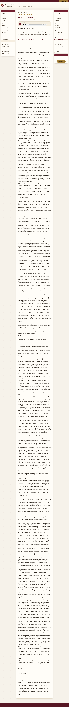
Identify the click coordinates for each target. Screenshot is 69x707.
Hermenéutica (4, 32)
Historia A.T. (4, 23)
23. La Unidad (57, 51)
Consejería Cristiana (5, 44)
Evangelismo (4, 18)
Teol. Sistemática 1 (5, 46)
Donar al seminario (61, 61)
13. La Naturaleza (58, 34)
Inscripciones (8, 1)
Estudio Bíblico (4, 13)
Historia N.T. (4, 25)
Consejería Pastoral (5, 42)
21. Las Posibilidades (59, 48)
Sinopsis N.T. (4, 16)
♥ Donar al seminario (63, 1)
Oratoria (3, 35)
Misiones (3, 20)
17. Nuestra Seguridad (59, 41)
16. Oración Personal (59, 39)
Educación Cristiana (5, 37)
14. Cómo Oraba (58, 35)
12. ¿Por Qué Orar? (58, 32)
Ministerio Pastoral (5, 27)
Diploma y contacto (19, 704)
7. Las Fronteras (58, 23)
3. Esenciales (57, 16)
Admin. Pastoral (5, 30)
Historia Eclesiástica (5, 53)
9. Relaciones (57, 27)
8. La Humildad (58, 25)
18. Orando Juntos (58, 42)
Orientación (13, 1)
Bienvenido (3, 1)
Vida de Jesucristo (5, 49)
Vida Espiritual (4, 41)
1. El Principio (57, 13)
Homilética (4, 34)
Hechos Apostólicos (5, 51)
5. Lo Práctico (57, 20)
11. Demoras (57, 30)
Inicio (19, 12)
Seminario (14, 4)
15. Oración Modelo (58, 37)
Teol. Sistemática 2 (5, 48)
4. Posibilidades (58, 18)
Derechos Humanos (5, 55)
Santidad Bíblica (5, 39)
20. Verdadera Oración (59, 46)
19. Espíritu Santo (58, 44)
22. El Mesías (57, 49)
